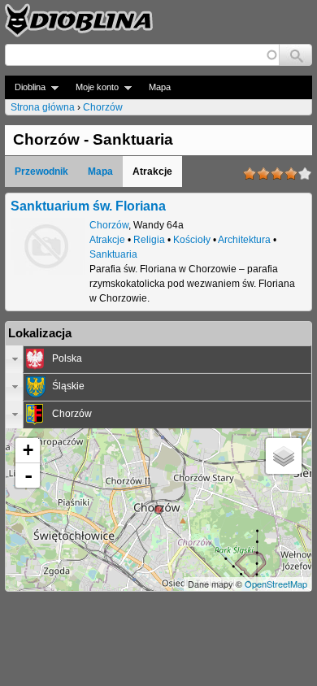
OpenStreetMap (276, 583)
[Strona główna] (79, 20)
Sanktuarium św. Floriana (88, 205)
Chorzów (103, 107)
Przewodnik (41, 171)
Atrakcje (107, 239)
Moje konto (92, 87)
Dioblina (25, 87)
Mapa (160, 87)
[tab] (158, 359)
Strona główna (43, 107)
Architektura (244, 239)
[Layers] (284, 456)
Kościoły (192, 239)
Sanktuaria (113, 254)
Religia (149, 239)
